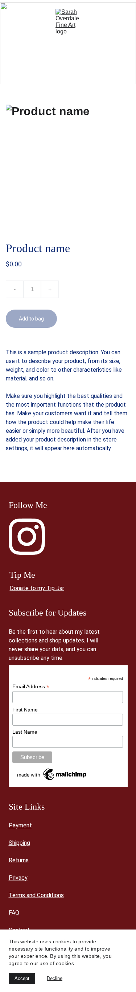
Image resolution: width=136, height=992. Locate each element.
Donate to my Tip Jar (37, 588)
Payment (20, 825)
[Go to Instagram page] (27, 537)
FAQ (14, 912)
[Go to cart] (119, 21)
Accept (22, 978)
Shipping (19, 842)
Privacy (18, 877)
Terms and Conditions (36, 895)
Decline (54, 978)
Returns (19, 860)
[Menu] (16, 22)
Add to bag (31, 319)
